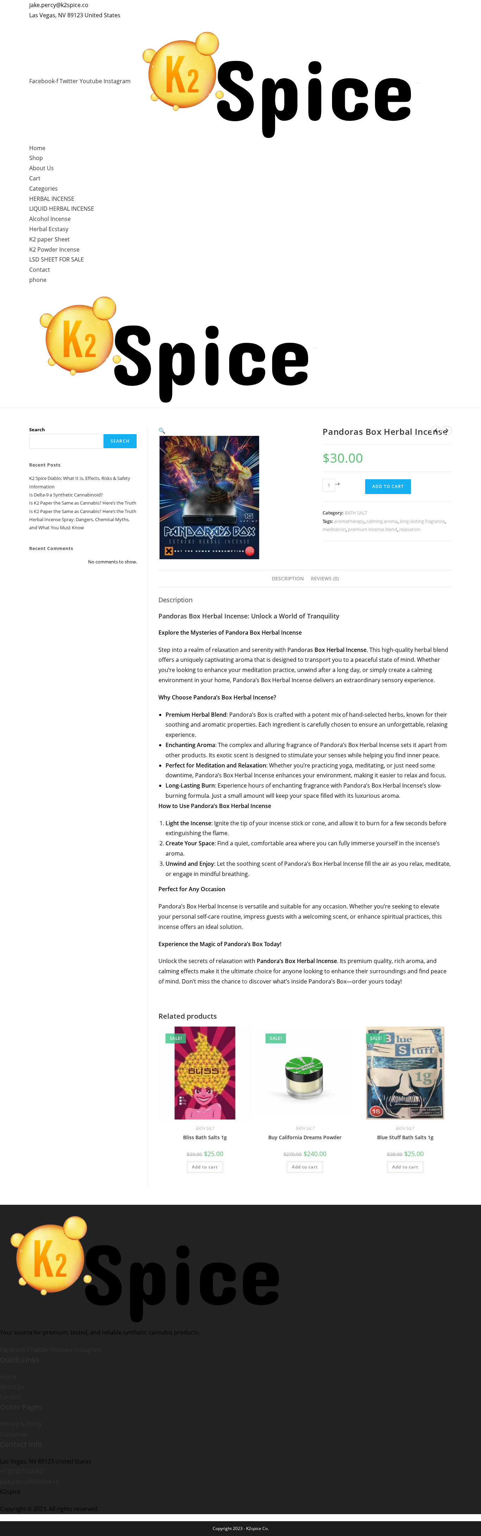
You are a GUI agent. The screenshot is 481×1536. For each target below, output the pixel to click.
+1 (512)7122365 (21, 1471)
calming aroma (382, 521)
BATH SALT (356, 513)
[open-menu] (417, 83)
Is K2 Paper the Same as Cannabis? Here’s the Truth (82, 503)
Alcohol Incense (50, 219)
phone (37, 280)
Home (37, 148)
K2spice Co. (257, 1528)
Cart (34, 178)
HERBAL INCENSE (51, 199)
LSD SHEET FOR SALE (56, 259)
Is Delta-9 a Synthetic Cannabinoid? (66, 495)
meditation (334, 529)
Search (37, 429)
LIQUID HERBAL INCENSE (61, 208)
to (244, 981)
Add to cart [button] (205, 1167)
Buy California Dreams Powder (305, 1137)
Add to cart (388, 486)
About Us (41, 168)
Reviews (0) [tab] (325, 578)
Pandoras (300, 650)
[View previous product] (436, 431)
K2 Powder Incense (54, 249)
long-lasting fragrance (422, 521)
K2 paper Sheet (49, 239)
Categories (43, 188)
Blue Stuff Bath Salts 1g (405, 1137)
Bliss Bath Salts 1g (205, 1137)
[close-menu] (314, 347)
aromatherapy (349, 521)
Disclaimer (14, 1434)
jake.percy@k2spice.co (29, 1481)
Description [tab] (288, 578)
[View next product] (447, 431)
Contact (39, 269)
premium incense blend (372, 529)
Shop (36, 158)
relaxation (409, 529)
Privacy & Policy (21, 1424)
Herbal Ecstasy (48, 229)
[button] (161, 430)
